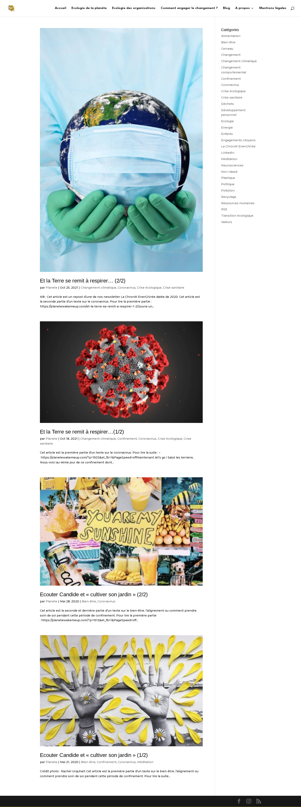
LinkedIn (227, 153)
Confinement (127, 438)
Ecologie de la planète (89, 8)
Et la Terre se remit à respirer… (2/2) (83, 281)
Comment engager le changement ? (189, 8)
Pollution (228, 190)
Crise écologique (149, 287)
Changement (231, 55)
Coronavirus (127, 287)
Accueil (60, 8)
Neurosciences (232, 165)
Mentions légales (272, 8)
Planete (51, 287)
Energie (227, 127)
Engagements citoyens (238, 140)
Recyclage (228, 197)
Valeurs (226, 222)
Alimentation (230, 36)
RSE (224, 209)
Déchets (227, 104)
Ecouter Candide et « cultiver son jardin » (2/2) (94, 594)
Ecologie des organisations (133, 8)
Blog (226, 8)
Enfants (227, 134)
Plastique (228, 178)
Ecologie (227, 121)
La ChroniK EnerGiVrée (238, 146)
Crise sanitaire (173, 287)
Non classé (229, 172)
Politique (227, 184)
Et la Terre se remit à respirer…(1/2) (82, 432)
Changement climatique (98, 287)
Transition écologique (237, 215)
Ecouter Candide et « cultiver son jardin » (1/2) (94, 755)
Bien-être (89, 601)
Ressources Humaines (238, 203)
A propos (242, 8)
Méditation (145, 762)
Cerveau (227, 48)
